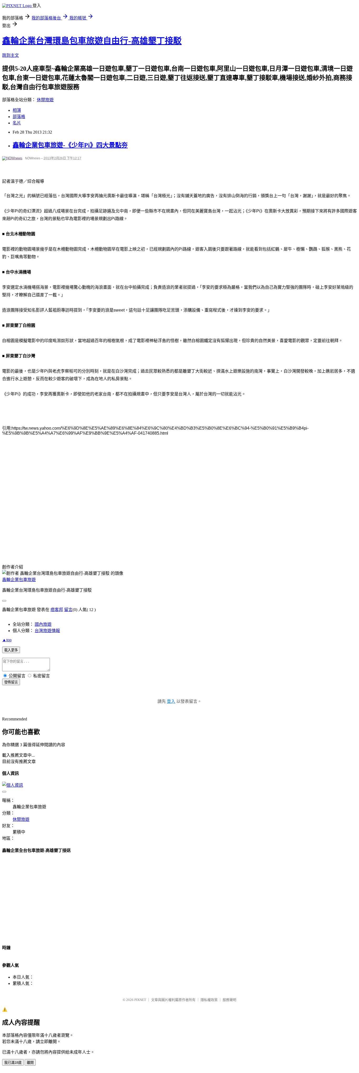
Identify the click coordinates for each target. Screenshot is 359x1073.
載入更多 (11, 650)
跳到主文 (10, 55)
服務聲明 (229, 1000)
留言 (68, 609)
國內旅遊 (43, 624)
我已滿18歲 (13, 1063)
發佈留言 (11, 682)
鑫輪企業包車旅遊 (19, 579)
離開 (30, 1063)
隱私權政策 (209, 1000)
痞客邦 (56, 609)
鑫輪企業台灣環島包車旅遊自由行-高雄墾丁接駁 (92, 40)
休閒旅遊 (45, 100)
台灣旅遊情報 (47, 630)
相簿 (17, 110)
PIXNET (140, 1000)
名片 (17, 123)
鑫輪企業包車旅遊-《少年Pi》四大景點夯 (70, 145)
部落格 (19, 116)
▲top (7, 640)
